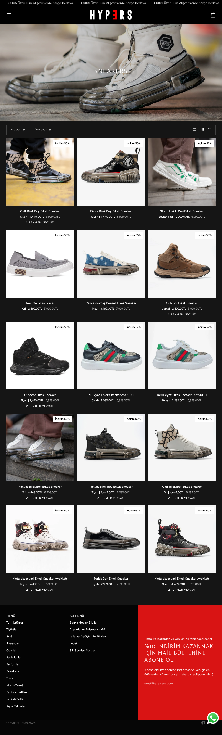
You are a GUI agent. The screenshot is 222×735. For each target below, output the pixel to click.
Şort (9, 636)
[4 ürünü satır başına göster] (210, 130)
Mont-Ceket (14, 685)
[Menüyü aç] (12, 15)
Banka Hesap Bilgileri (84, 622)
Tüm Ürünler (14, 622)
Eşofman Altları (16, 692)
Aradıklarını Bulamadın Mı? (87, 629)
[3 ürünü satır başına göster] (202, 130)
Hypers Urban (18, 722)
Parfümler (13, 664)
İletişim (74, 643)
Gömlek (11, 650)
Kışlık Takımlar (15, 706)
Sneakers (12, 671)
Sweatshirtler (15, 699)
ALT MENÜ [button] (77, 616)
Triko (9, 678)
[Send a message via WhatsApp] (213, 718)
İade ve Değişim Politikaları (88, 636)
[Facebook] (203, 723)
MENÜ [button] (10, 616)
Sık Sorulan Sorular (83, 650)
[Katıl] (212, 682)
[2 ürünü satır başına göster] (195, 130)
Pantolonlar (13, 657)
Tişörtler (12, 629)
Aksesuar (12, 643)
